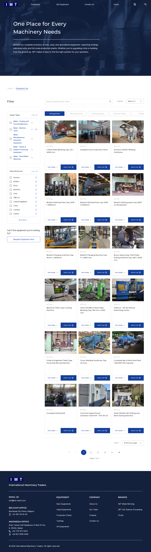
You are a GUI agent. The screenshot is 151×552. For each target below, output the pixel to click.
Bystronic (16, 189)
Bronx (15, 185)
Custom (16, 214)
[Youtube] (122, 546)
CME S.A (16, 197)
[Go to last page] (119, 452)
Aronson (16, 177)
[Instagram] (128, 546)
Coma (15, 206)
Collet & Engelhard (20, 202)
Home (10, 88)
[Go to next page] (112, 452)
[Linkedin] (116, 546)
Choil (15, 194)
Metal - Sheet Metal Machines (20, 157)
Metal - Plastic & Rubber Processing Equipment (20, 149)
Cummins (16, 210)
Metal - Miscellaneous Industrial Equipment (19, 139)
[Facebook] (134, 546)
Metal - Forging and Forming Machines (21, 122)
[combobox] (135, 101)
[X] (141, 546)
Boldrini (16, 181)
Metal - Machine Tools (19, 129)
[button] (110, 101)
